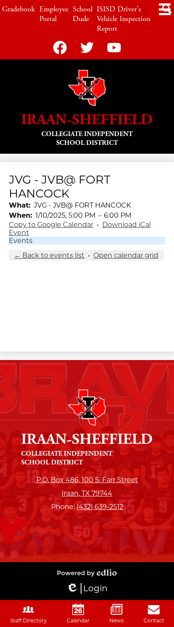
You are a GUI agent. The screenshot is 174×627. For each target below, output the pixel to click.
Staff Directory (28, 620)
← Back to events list (49, 255)
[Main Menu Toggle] (164, 9)
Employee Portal (53, 14)
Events (21, 241)
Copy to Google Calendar (51, 225)
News (116, 620)
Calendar (78, 620)
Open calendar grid (125, 255)
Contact (154, 620)
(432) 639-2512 (99, 507)
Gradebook (18, 9)
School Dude (82, 14)
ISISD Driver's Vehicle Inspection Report (123, 18)
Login (87, 588)
